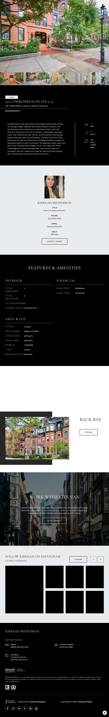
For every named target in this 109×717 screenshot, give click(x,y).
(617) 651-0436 (54, 218)
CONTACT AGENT (54, 241)
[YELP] (25, 708)
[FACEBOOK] (7, 708)
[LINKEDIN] (19, 708)
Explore (89, 432)
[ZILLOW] (36, 708)
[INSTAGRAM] (13, 708)
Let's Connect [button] (54, 521)
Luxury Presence (38, 701)
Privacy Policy (85, 701)
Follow (78, 559)
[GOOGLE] (30, 708)
